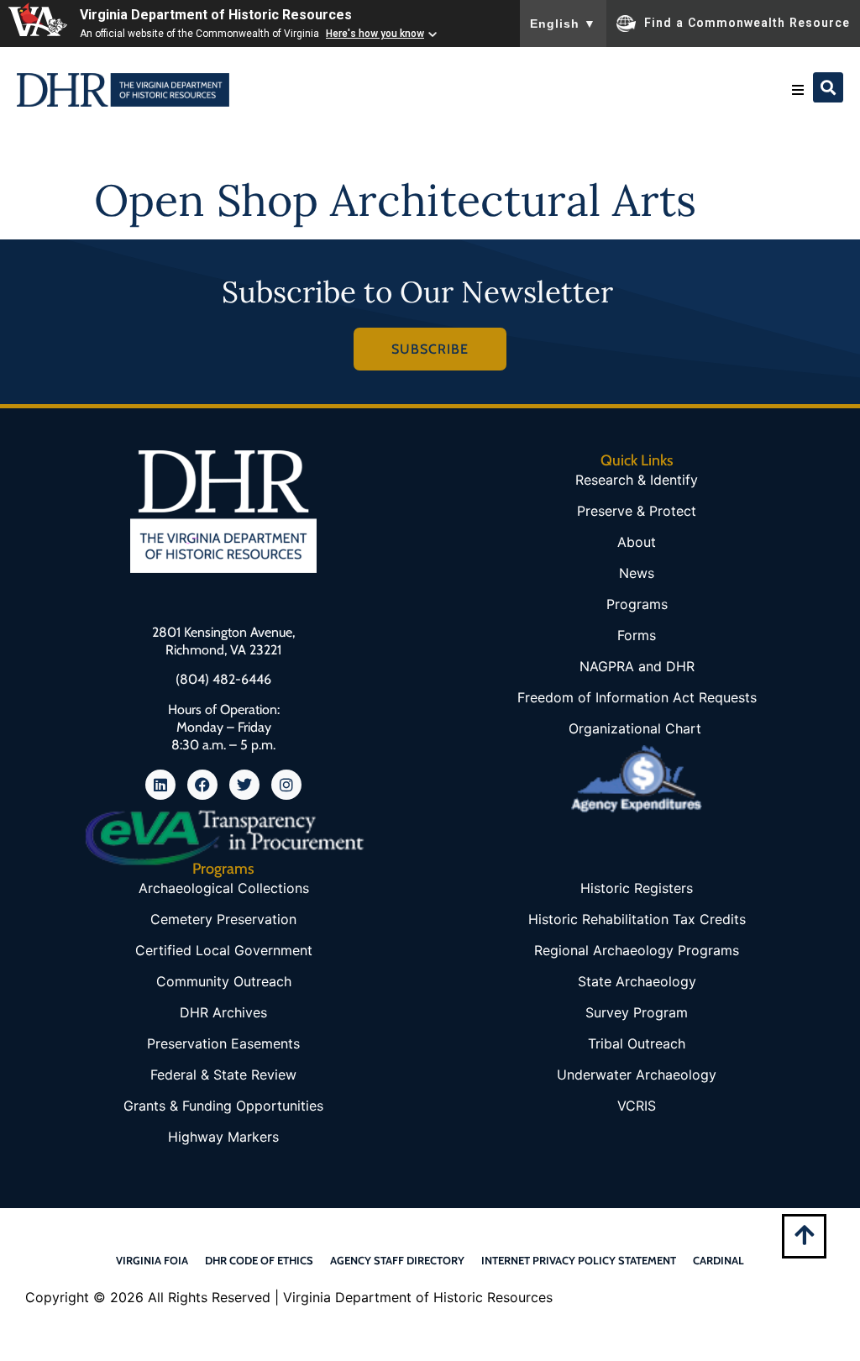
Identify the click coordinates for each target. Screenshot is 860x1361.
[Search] (828, 87)
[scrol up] (804, 1234)
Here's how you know (375, 33)
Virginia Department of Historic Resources (216, 15)
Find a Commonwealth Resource (747, 22)
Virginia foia (152, 1260)
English (563, 23)
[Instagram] (286, 785)
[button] (798, 90)
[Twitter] (244, 785)
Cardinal (718, 1260)
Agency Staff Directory (397, 1260)
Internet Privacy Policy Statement (578, 1260)
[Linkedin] (160, 785)
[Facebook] (202, 785)
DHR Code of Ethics (259, 1260)
